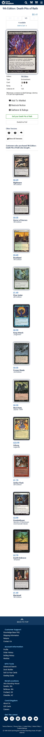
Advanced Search (9, 667)
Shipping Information (11, 635)
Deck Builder (8, 670)
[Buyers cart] (31, 2)
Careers (6, 709)
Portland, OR (8, 692)
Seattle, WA (7, 686)
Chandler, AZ (8, 695)
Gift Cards (7, 706)
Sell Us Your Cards (10, 673)
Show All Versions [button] (15, 139)
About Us (6, 703)
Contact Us (7, 641)
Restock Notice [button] (18, 105)
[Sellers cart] (36, 2)
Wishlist (6, 658)
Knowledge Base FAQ (11, 632)
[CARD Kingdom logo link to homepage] (7, 2)
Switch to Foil (22, 122)
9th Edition (24, 76)
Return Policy (37, 726)
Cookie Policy (27, 726)
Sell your (22, 116)
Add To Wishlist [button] (18, 100)
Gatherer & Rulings (20, 110)
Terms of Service (7, 726)
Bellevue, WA (8, 689)
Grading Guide (8, 676)
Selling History (8, 655)
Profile (5, 649)
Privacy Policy (18, 726)
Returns (6, 638)
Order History (8, 652)
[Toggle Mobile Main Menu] (41, 2)
